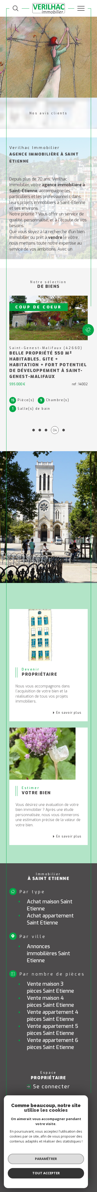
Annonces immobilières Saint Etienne (48, 953)
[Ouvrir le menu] (81, 8)
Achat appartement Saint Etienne (50, 919)
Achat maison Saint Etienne (49, 905)
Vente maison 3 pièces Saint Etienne (50, 987)
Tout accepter (46, 1173)
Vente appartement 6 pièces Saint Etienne (52, 1044)
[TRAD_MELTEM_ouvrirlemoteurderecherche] (15, 8)
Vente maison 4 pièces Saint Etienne (50, 1002)
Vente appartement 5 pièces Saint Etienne (52, 1030)
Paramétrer (46, 1158)
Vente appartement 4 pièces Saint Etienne (52, 1016)
